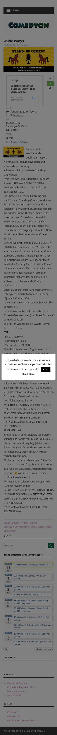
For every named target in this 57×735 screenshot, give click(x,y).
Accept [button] (46, 369)
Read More (28, 373)
